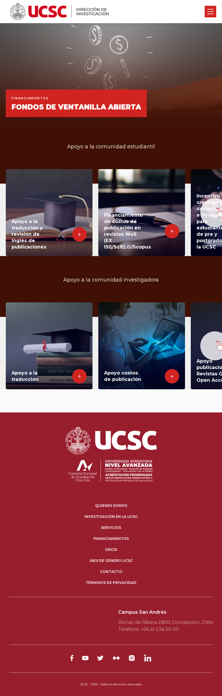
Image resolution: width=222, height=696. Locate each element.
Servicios (111, 527)
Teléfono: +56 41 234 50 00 (148, 629)
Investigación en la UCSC (111, 516)
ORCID (111, 549)
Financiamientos (111, 538)
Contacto (111, 571)
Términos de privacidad (111, 582)
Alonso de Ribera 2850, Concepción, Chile (165, 622)
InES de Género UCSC (111, 560)
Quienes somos (111, 505)
